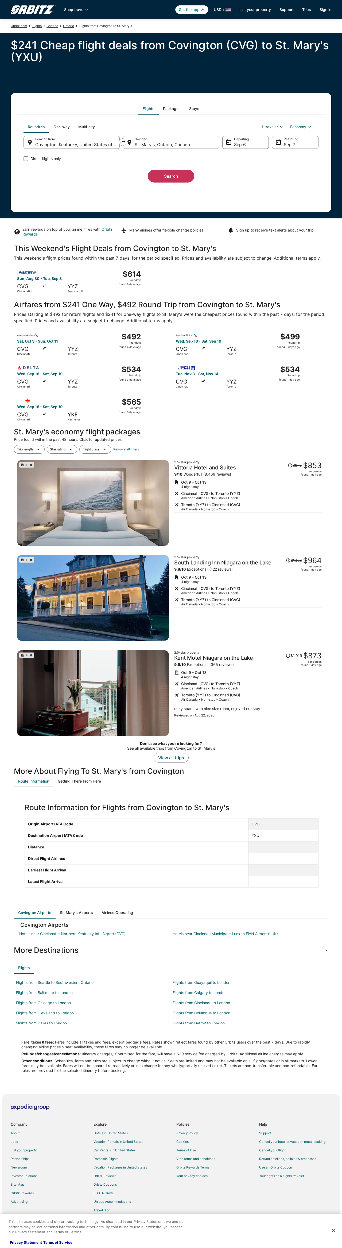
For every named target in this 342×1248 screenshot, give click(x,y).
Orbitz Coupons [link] (105, 1184)
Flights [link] (37, 26)
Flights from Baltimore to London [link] (44, 992)
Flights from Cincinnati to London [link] (201, 1002)
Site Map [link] (17, 1184)
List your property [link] (24, 1150)
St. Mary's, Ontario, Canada (162, 144)
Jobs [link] (14, 1142)
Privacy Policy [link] (187, 1133)
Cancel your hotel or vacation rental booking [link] (292, 1142)
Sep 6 (240, 144)
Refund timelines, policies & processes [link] (287, 1159)
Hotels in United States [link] (111, 1133)
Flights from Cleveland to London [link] (45, 1013)
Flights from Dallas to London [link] (41, 1023)
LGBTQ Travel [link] (104, 1193)
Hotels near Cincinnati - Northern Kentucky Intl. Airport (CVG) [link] (72, 933)
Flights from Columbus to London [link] (201, 1013)
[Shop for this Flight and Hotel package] (248, 503)
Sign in (325, 9)
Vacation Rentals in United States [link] (118, 1142)
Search (171, 176)
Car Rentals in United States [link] (114, 1150)
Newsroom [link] (19, 1167)
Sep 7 (289, 144)
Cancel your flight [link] (272, 1150)
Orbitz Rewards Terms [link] (192, 1167)
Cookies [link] (182, 1142)
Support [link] (265, 1133)
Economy (298, 126)
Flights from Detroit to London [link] (199, 1023)
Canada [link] (52, 26)
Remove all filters (126, 449)
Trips (306, 9)
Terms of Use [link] (186, 1150)
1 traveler (270, 126)
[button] (171, 950)
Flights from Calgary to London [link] (200, 992)
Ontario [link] (68, 26)
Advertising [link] (19, 1202)
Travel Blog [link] (102, 1210)
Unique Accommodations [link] (112, 1202)
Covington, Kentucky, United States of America (77, 144)
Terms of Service (57, 1242)
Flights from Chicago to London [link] (43, 1002)
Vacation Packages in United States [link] (120, 1167)
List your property (255, 9)
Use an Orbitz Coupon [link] (275, 1167)
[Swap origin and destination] (122, 142)
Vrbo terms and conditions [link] (195, 1159)
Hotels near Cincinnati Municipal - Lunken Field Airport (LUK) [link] (225, 933)
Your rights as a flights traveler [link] (281, 1176)
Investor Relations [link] (24, 1176)
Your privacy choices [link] (192, 1176)
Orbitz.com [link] (19, 26)
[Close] (333, 1230)
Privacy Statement (26, 1242)
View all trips (171, 757)
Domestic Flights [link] (106, 1159)
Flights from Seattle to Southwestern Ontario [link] (55, 982)
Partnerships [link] (20, 1159)
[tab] (148, 109)
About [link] (15, 1133)
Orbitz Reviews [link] (105, 1176)
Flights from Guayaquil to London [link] (201, 982)
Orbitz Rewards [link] (22, 1193)
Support (286, 9)
